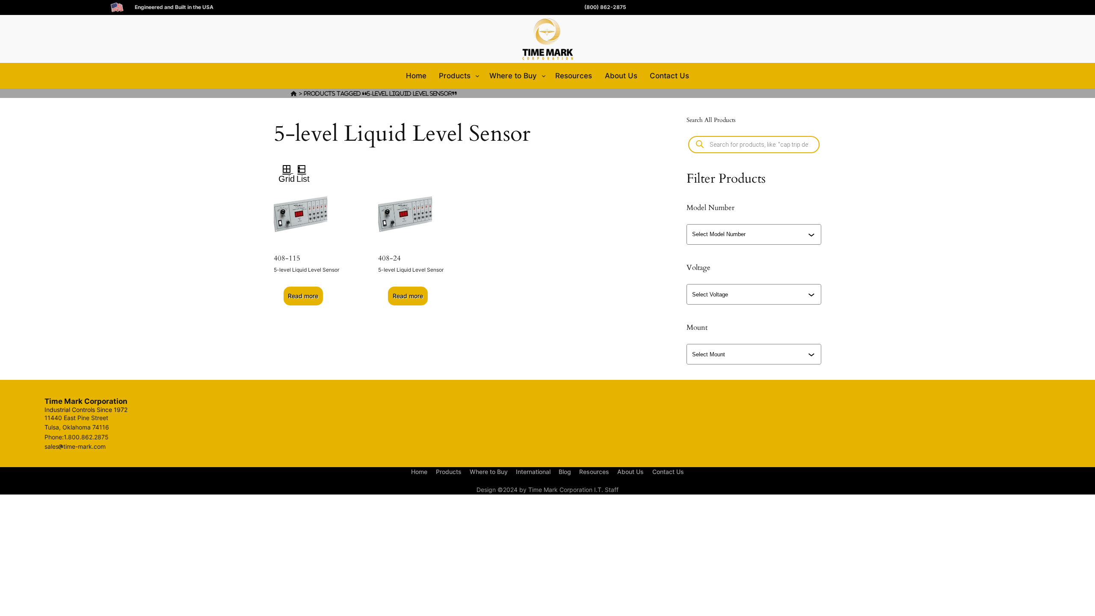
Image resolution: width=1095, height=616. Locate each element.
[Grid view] (286, 170)
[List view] (305, 170)
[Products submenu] (477, 76)
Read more (303, 295)
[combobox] (754, 234)
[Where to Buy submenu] (544, 76)
